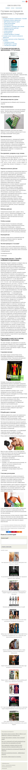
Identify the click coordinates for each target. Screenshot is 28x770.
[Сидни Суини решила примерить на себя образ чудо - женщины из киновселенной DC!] (14, 664)
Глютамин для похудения (10, 45)
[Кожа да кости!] (14, 692)
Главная (7, 8)
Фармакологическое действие (11, 28)
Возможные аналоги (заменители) (12, 20)
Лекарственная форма (9, 23)
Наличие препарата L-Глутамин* (12, 34)
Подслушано (18, 8)
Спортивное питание (9, 42)
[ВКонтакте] (8, 532)
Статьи (12, 8)
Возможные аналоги (17, 524)
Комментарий (5, 538)
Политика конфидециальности (7, 766)
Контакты (3, 765)
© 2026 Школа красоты (5, 763)
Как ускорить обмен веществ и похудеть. (11, 756)
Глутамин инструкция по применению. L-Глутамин (15, 18)
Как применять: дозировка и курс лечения (14, 26)
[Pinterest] (14, 532)
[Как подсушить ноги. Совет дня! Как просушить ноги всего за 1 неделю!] (14, 561)
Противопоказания (8, 25)
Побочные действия (9, 29)
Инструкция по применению (9, 524)
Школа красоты (14, 5)
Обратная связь (4, 768)
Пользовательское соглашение (10, 765)
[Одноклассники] (19, 532)
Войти (23, 1)
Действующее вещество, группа (12, 22)
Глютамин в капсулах (13, 528)
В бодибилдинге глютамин (10, 44)
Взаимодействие (8, 33)
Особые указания (8, 31)
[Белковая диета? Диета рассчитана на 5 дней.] (14, 605)
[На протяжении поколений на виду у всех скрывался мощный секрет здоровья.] (14, 575)
